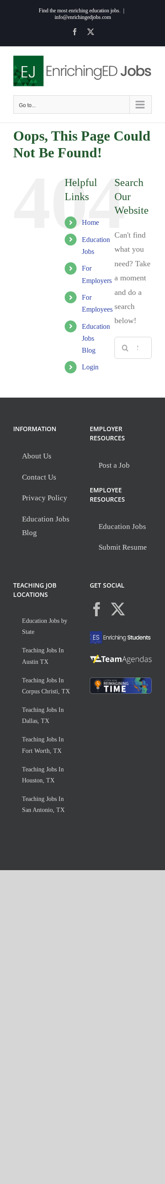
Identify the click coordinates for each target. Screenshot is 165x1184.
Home (90, 222)
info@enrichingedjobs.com (83, 17)
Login (90, 367)
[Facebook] (97, 609)
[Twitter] (118, 609)
